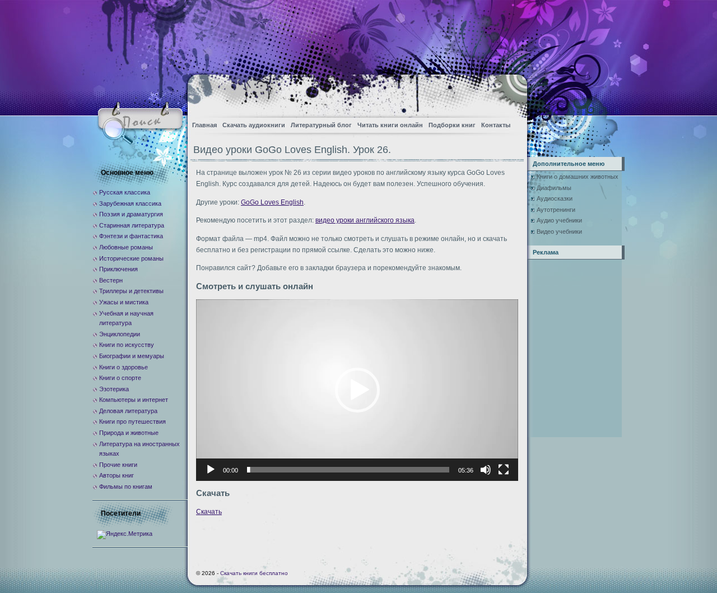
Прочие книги (118, 464)
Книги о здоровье (123, 367)
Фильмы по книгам (125, 486)
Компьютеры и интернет (133, 399)
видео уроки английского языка (365, 220)
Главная (204, 125)
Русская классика (124, 192)
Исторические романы (131, 258)
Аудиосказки (554, 198)
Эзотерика (114, 389)
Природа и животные (129, 432)
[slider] (348, 469)
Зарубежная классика (130, 203)
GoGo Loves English (272, 202)
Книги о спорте (120, 377)
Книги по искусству (126, 344)
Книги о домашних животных (577, 176)
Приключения (118, 269)
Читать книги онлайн (390, 125)
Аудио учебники (559, 220)
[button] (357, 390)
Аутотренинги (556, 209)
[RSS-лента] (509, 93)
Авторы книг (116, 475)
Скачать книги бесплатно (254, 573)
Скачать (209, 512)
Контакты (495, 125)
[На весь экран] (503, 469)
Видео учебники (559, 231)
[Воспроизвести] (210, 469)
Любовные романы (126, 247)
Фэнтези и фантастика (131, 236)
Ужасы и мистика (123, 302)
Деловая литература (128, 410)
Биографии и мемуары (131, 356)
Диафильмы (554, 187)
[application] (357, 389)
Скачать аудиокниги (253, 125)
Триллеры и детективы (131, 291)
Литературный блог (321, 125)
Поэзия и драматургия (131, 214)
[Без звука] (485, 469)
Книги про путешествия (132, 421)
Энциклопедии (119, 334)
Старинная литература (131, 225)
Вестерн (111, 280)
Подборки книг (452, 125)
